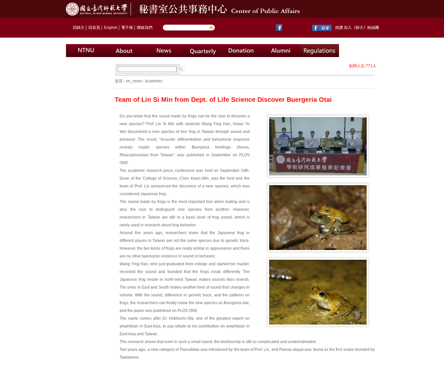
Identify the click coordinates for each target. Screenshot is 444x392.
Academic (154, 81)
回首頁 (94, 27)
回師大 (79, 27)
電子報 (127, 27)
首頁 (119, 81)
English (110, 27)
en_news (134, 81)
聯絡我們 (144, 27)
